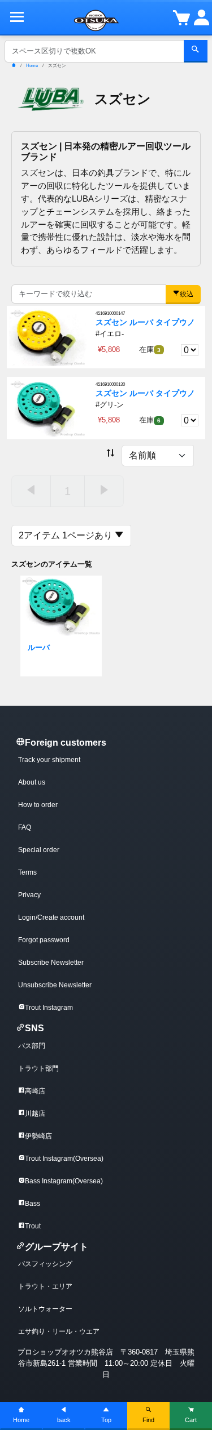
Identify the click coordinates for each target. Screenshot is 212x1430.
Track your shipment (49, 760)
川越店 (35, 1113)
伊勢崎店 (38, 1136)
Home (21, 1419)
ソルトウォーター (45, 1309)
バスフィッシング (45, 1264)
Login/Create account (51, 917)
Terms (27, 872)
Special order (38, 850)
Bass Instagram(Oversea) (64, 1181)
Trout (33, 1226)
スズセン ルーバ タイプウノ (145, 322)
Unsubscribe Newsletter (55, 985)
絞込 (186, 294)
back (64, 1419)
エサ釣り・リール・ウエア (58, 1331)
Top (106, 1419)
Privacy (29, 895)
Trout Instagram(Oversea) (64, 1158)
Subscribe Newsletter (51, 962)
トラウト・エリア (45, 1286)
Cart (191, 1419)
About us (31, 782)
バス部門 (31, 1046)
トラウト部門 (38, 1068)
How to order (38, 805)
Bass (32, 1204)
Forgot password (44, 940)
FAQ (24, 827)
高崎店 (35, 1091)
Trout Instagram (49, 1008)
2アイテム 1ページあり (67, 535)
